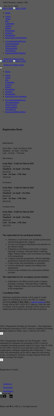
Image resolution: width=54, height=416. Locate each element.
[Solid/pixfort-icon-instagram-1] (1, 397)
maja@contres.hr (38, 302)
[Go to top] (1, 415)
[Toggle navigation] (1, 67)
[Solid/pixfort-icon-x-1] (7, 397)
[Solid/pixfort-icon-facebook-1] (4, 397)
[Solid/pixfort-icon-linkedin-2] (11, 397)
